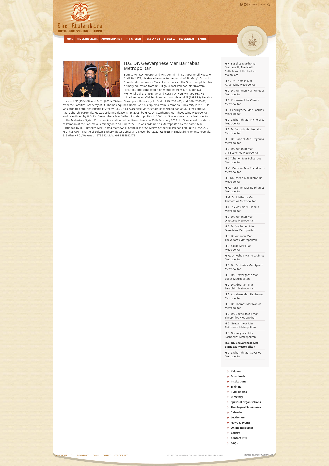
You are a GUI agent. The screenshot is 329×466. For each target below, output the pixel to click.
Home (69, 39)
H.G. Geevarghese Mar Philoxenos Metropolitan (240, 325)
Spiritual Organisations (246, 402)
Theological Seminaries (246, 407)
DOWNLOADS (83, 455)
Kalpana (236, 371)
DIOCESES (169, 39)
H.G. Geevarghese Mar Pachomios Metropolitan (240, 335)
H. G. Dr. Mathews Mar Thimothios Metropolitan (240, 199)
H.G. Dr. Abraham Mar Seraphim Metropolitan (240, 286)
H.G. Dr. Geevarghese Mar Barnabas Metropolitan (241, 344)
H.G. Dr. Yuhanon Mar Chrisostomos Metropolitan (242, 150)
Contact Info (239, 438)
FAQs (234, 443)
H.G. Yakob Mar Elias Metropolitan (238, 247)
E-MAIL (96, 455)
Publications (239, 392)
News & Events (240, 422)
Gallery (235, 433)
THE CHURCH (133, 39)
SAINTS (202, 39)
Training (236, 386)
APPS (262, 4)
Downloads (238, 376)
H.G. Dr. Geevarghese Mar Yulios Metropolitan (241, 276)
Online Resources (242, 427)
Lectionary (238, 417)
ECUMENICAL (186, 39)
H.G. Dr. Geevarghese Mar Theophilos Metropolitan (241, 315)
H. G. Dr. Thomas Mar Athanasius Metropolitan (240, 82)
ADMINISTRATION (111, 39)
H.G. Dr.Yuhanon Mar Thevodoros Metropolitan (241, 238)
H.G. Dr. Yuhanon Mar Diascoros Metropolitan (240, 218)
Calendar (236, 412)
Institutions (238, 381)
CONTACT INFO (121, 455)
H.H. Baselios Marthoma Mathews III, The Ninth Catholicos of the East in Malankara (240, 69)
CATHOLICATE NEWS (64, 455)
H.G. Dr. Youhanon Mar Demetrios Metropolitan (240, 228)
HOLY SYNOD (152, 39)
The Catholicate (87, 39)
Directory (237, 397)
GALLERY (107, 455)
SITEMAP (253, 4)
